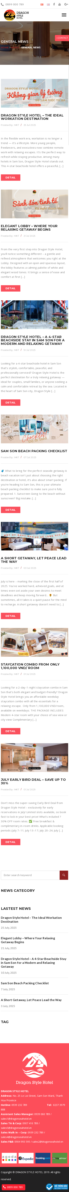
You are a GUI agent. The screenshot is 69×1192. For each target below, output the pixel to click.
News (15, 47)
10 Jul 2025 (30, 350)
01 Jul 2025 (30, 674)
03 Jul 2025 (30, 568)
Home (5, 47)
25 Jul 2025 (30, 125)
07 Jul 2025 (30, 457)
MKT (10, 125)
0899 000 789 (14, 4)
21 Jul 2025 (29, 236)
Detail (10, 177)
